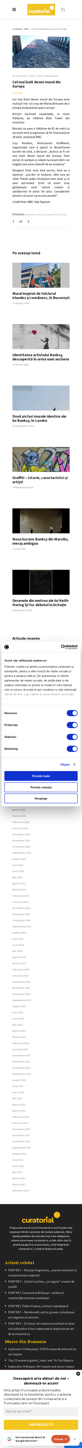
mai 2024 (17, 951)
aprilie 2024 (19, 957)
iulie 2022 (17, 1086)
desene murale (36, 214)
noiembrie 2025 (21, 840)
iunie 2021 (18, 1166)
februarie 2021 (20, 1190)
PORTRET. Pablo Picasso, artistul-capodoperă (38, 1306)
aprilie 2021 (19, 1178)
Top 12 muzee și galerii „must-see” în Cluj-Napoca (40, 1360)
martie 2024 (19, 963)
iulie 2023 (17, 1012)
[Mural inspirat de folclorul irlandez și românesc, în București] (41, 275)
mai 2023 (17, 1024)
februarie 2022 (20, 1116)
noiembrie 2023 (21, 987)
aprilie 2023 (19, 1030)
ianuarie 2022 (20, 1123)
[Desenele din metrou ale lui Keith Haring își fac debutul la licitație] (41, 582)
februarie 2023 (20, 1043)
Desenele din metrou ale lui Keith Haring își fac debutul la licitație (40, 602)
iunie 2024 (18, 944)
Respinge (41, 798)
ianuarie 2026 (20, 828)
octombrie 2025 (21, 846)
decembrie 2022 (21, 1055)
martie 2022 (19, 1110)
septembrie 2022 (21, 1073)
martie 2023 (19, 1037)
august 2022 (19, 1080)
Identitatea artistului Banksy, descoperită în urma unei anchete (40, 356)
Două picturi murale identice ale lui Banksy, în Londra (39, 418)
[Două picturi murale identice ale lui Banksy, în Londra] (41, 398)
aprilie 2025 (19, 883)
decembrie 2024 (21, 908)
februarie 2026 (20, 822)
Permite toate (41, 776)
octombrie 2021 (21, 1141)
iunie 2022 (18, 1092)
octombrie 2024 (21, 920)
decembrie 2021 (21, 1129)
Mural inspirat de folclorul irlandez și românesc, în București (41, 295)
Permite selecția (41, 787)
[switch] (72, 725)
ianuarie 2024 (20, 975)
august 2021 (19, 1153)
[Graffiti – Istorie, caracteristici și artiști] (41, 459)
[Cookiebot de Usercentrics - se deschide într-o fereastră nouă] (61, 646)
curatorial (17, 28)
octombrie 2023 (21, 994)
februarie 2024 (20, 969)
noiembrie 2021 (21, 1135)
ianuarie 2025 (20, 901)
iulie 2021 (17, 1159)
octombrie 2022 (21, 1067)
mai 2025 (17, 877)
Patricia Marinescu (48, 75)
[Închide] (75, 1439)
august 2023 (19, 1006)
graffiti (52, 214)
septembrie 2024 (21, 926)
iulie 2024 (17, 938)
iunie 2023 (18, 1018)
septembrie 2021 (21, 1147)
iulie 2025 (17, 865)
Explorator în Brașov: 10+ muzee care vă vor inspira (41, 1366)
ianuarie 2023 (20, 1049)
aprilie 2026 (19, 809)
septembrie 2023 (21, 1000)
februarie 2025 (20, 895)
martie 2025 (19, 889)
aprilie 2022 (19, 1104)
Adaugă (58, 1439)
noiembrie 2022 (21, 1061)
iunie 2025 (18, 871)
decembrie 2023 (21, 981)
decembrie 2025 (21, 834)
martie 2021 (19, 1184)
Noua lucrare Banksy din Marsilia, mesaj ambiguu (40, 541)
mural (63, 214)
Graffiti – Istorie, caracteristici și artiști (40, 479)
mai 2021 (17, 1172)
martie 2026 (19, 815)
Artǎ (26, 28)
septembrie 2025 (21, 852)
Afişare (65, 764)
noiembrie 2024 (21, 914)
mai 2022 (17, 1098)
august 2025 (19, 858)
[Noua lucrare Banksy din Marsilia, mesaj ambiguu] (41, 520)
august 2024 (19, 932)
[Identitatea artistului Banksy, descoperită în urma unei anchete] (41, 336)
